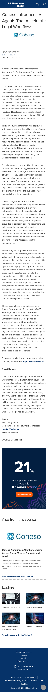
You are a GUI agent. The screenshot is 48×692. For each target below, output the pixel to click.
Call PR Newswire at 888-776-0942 (24, 668)
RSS (41, 680)
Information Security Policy (15, 680)
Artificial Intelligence (34, 607)
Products (24, 655)
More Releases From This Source (16, 576)
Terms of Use (16, 677)
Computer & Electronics (11, 607)
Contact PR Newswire (23, 652)
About (23, 658)
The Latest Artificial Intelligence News (10, 628)
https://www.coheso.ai (33, 361)
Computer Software (34, 626)
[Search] (44, 4)
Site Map (33, 680)
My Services (22, 661)
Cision (28, 688)
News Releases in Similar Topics (16, 635)
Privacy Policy (30, 677)
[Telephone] (37, 4)
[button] (24, 35)
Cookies (24, 684)
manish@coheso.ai (11, 429)
